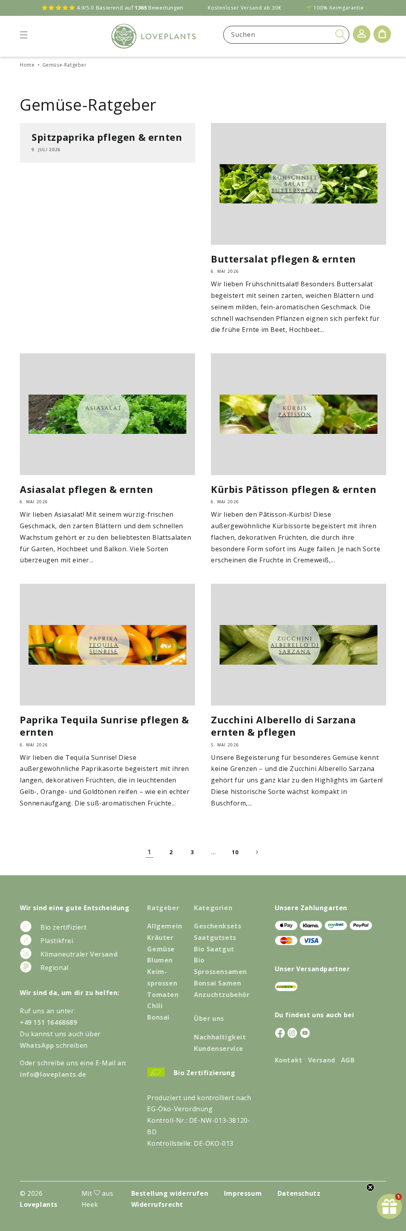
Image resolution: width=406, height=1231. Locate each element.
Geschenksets (217, 926)
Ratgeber (163, 907)
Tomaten (162, 994)
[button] (24, 35)
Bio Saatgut (214, 949)
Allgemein (164, 926)
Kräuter (160, 937)
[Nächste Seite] (256, 852)
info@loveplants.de (53, 1074)
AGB (348, 1060)
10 (235, 852)
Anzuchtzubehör (221, 994)
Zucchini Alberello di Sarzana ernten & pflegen (283, 725)
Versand (103, 954)
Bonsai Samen (217, 983)
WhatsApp (38, 1045)
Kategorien (213, 907)
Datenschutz (299, 1193)
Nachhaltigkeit (220, 1037)
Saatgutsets (215, 937)
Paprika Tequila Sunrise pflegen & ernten (104, 725)
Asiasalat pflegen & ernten (86, 489)
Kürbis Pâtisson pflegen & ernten (293, 489)
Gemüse (161, 949)
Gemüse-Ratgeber (64, 64)
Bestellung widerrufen (170, 1193)
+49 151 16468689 (48, 1022)
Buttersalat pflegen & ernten (283, 259)
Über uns (209, 1018)
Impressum (243, 1193)
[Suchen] (340, 34)
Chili (155, 1005)
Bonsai (158, 1017)
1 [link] (149, 852)
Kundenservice (218, 1048)
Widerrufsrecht (157, 1204)
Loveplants (38, 1204)
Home (27, 64)
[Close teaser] (370, 1187)
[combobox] (286, 35)
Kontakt (289, 1060)
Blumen (160, 960)
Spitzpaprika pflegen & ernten (107, 137)
